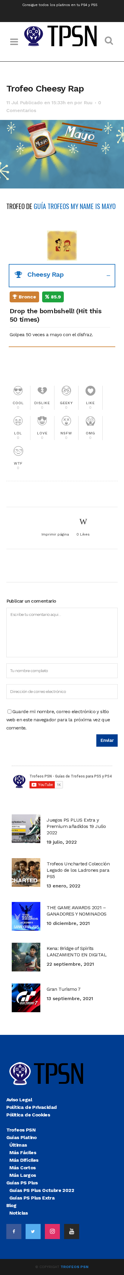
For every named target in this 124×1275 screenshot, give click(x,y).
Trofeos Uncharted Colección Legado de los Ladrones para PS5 (78, 870)
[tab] (62, 275)
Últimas (18, 1145)
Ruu (88, 102)
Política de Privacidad (31, 1107)
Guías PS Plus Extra (32, 1198)
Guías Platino (21, 1137)
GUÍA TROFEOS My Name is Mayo (75, 206)
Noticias (18, 1213)
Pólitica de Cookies (28, 1115)
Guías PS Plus (22, 1183)
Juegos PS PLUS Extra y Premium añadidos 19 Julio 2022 (76, 826)
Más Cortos (22, 1167)
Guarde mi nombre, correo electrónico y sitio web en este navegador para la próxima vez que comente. (58, 720)
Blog (11, 1205)
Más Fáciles (22, 1152)
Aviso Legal (19, 1100)
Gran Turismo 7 (64, 989)
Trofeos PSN (21, 1130)
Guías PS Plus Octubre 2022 (41, 1190)
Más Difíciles (24, 1160)
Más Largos (22, 1175)
